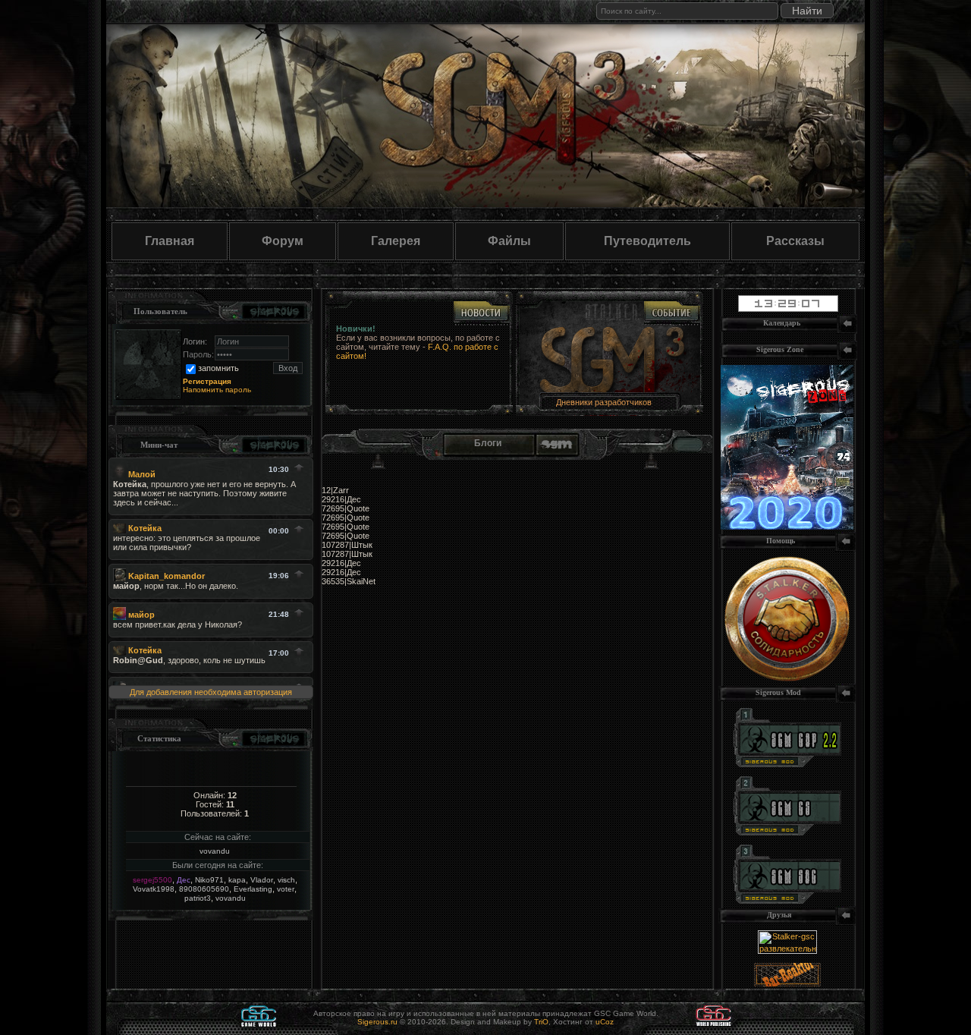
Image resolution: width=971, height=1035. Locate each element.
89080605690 (204, 889)
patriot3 (197, 898)
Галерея (395, 240)
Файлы (509, 240)
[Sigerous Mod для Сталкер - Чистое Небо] (787, 832)
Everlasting (253, 889)
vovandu (215, 851)
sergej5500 (152, 880)
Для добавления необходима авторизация (211, 692)
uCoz (604, 1022)
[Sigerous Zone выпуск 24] (787, 526)
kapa (237, 880)
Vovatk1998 (153, 889)
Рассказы (795, 240)
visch (286, 880)
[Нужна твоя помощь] (787, 678)
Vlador (261, 880)
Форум (282, 240)
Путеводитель (647, 240)
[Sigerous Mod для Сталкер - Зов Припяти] (787, 764)
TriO (541, 1022)
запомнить (218, 368)
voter (285, 889)
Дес (183, 880)
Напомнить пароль (217, 389)
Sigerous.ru (377, 1022)
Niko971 (209, 880)
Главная (169, 240)
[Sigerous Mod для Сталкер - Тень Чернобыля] (787, 900)
